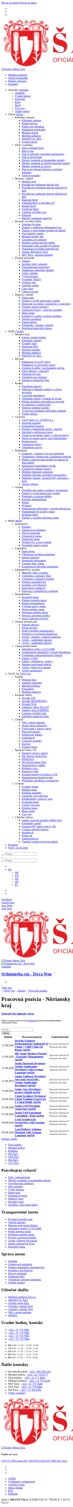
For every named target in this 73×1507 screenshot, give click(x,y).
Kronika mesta (29, 808)
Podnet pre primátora (33, 126)
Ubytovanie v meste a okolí (36, 728)
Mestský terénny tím (32, 236)
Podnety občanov (17, 81)
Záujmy (21, 990)
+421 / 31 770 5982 (18, 1332)
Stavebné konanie (31, 423)
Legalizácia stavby (32, 444)
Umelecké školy (30, 209)
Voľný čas (25, 673)
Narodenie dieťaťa (32, 386)
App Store (48, 1460)
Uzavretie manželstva (33, 395)
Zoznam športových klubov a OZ (40, 774)
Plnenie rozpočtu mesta (34, 600)
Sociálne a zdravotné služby (23, 1204)
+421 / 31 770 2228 (39, 1380)
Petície (25, 502)
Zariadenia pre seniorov (34, 239)
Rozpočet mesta (30, 597)
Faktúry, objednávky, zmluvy (37, 661)
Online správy (22, 111)
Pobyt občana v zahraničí (35, 371)
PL (16, 884)
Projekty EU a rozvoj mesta (36, 542)
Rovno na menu (28, 2)
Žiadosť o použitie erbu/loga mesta (40, 517)
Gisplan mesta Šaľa (18, 1303)
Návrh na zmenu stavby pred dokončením (44, 438)
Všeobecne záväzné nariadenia (38, 554)
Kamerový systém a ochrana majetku (41, 316)
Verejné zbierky (30, 484)
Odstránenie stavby (32, 447)
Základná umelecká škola (35, 716)
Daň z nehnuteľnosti (33, 148)
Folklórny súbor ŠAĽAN (35, 707)
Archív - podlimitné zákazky (37, 640)
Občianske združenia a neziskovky (40, 780)
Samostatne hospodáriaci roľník (39, 465)
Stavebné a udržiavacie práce (37, 432)
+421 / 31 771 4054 (34, 1377)
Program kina (29, 679)
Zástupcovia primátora (34, 530)
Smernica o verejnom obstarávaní (39, 633)
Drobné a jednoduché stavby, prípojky (42, 429)
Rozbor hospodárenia (33, 603)
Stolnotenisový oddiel (33, 765)
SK (17, 872)
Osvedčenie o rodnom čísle (36, 404)
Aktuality (24, 89)
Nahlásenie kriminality (34, 129)
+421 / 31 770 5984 (18, 1339)
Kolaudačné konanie (33, 426)
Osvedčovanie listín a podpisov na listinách (45, 490)
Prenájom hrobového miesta (37, 328)
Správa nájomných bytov (35, 618)
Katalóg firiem (29, 747)
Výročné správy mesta (34, 606)
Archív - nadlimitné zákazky (37, 643)
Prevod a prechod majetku (36, 615)
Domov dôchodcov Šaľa (35, 251)
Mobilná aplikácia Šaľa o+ (22, 1297)
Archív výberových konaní (36, 667)
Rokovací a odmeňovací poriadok (40, 591)
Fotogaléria (28, 688)
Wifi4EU (13, 1315)
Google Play (14, 1460)
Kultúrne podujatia (32, 682)
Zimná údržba (29, 322)
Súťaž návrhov (30, 627)
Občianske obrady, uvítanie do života (41, 398)
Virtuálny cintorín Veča (20, 1309)
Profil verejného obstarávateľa (38, 630)
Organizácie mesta (31, 536)
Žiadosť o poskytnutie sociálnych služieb (44, 230)
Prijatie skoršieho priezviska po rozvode (43, 401)
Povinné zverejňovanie (20, 1219)
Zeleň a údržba (30, 273)
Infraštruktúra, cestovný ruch (37, 798)
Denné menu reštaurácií (34, 725)
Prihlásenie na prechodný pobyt (39, 365)
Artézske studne (30, 285)
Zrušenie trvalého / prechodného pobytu (43, 368)
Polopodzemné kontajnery (36, 267)
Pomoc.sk (27, 835)
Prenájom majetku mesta (35, 612)
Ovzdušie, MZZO (31, 279)
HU (17, 878)
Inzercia (26, 743)
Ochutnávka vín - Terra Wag (26, 974)
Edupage (26, 215)
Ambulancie (28, 737)
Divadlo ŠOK (29, 704)
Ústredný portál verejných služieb (40, 841)
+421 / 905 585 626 (39, 1371)
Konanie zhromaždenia (34, 499)
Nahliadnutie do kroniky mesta (38, 511)
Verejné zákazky (30, 624)
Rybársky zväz (30, 768)
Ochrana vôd (29, 282)
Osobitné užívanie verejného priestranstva (44, 475)
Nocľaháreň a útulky (33, 233)
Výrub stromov (30, 276)
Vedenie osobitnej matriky (36, 407)
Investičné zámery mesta (35, 545)
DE (17, 881)
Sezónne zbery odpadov (35, 264)
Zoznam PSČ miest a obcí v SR (39, 826)
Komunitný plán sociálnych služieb (40, 245)
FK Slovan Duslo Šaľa (34, 762)
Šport (18, 105)
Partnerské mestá (31, 539)
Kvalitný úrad (29, 343)
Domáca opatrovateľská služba (38, 242)
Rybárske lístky (30, 514)
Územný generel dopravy (35, 306)
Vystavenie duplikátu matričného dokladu (44, 410)
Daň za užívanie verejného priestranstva (43, 154)
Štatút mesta (28, 551)
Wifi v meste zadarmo (33, 722)
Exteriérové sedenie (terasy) (36, 468)
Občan (19, 114)
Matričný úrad (15, 1198)
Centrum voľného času (34, 212)
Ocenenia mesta (30, 802)
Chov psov (27, 288)
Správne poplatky (31, 175)
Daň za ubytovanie (32, 157)
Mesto (18, 520)
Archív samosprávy (32, 670)
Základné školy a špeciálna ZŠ (38, 203)
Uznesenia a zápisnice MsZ (36, 575)
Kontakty (13, 84)
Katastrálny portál (31, 823)
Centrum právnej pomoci (35, 829)
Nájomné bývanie (31, 224)
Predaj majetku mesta (33, 609)
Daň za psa (28, 151)
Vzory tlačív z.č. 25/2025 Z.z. (38, 420)
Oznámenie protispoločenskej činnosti (42, 655)
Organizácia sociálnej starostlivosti (40, 248)
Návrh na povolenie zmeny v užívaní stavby (45, 435)
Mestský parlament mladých (37, 218)
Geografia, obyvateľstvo (35, 795)
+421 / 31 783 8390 (30, 1389)
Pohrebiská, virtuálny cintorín (37, 325)
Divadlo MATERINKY (34, 701)
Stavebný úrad (16, 1201)
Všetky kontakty (17, 1393)
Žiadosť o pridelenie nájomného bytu (41, 227)
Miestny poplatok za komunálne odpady (43, 160)
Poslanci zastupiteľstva (34, 581)
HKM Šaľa (28, 759)
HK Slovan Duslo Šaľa (34, 756)
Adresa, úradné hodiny (34, 337)
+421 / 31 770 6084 (31, 1386)
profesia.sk (32, 1021)
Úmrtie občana (30, 413)
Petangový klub (30, 771)
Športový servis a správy (35, 753)
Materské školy (30, 199)
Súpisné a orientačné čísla (35, 380)
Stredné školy (29, 206)
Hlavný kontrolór (31, 533)
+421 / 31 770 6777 (37, 1374)
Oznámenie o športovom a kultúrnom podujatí (46, 456)
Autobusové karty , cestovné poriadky (42, 309)
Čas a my (20, 108)
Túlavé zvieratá (30, 291)
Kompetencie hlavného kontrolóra (40, 566)
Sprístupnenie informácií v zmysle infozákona (46, 508)
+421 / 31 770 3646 (31, 1383)
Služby (20, 331)
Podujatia (20, 99)
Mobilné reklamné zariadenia (37, 471)
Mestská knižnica (31, 685)
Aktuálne (20, 93)
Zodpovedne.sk (30, 838)
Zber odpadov (15, 1186)
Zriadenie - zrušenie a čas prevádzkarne (43, 453)
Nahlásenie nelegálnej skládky (38, 270)
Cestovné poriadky (32, 740)
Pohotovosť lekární (32, 734)
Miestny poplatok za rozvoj (36, 166)
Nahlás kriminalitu (18, 78)
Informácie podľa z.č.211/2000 (38, 649)
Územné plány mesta (33, 563)
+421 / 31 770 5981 (18, 1329)
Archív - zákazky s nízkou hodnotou (41, 637)
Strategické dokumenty (34, 560)
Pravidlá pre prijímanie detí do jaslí (40, 184)
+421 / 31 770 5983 (18, 1335)
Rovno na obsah (10, 2)
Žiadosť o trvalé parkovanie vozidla (41, 300)
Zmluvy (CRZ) (30, 658)
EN (17, 875)
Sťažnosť (27, 505)
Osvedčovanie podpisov (21, 1183)
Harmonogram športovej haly (37, 777)
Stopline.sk (28, 832)
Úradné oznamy (16, 1282)
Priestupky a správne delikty (37, 496)
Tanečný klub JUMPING (35, 710)
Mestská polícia (30, 132)
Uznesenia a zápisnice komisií (38, 578)
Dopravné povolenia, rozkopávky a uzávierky (46, 303)
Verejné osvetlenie (31, 319)
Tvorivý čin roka (31, 805)
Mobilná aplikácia (17, 75)
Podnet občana (30, 123)
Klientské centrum (31, 120)
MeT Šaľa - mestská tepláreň (37, 254)
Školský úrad (29, 181)
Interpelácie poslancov (34, 588)
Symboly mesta (30, 786)
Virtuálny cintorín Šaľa (20, 1306)
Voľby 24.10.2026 (18, 847)
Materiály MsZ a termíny (35, 572)
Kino (17, 102)
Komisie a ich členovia (34, 585)
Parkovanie (28, 297)
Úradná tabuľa (23, 96)
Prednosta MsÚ (30, 346)
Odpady (26, 261)
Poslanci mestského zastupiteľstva (26, 1267)
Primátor (26, 526)
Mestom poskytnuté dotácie (36, 664)
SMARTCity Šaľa (31, 138)
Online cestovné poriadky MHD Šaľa (42, 820)
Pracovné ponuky (31, 731)
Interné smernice (30, 557)
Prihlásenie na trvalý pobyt (36, 361)
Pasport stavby (29, 441)
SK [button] (10, 869)
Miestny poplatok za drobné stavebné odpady (46, 163)
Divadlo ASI (28, 698)
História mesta (29, 789)
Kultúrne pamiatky (32, 792)
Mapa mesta (28, 313)
